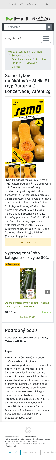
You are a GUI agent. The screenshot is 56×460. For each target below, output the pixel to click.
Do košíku (29, 317)
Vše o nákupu (28, 4)
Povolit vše (13, 452)
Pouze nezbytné (30, 452)
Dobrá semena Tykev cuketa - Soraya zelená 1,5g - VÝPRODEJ (27, 304)
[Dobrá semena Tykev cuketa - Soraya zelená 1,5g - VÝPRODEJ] (28, 283)
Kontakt (12, 4)
